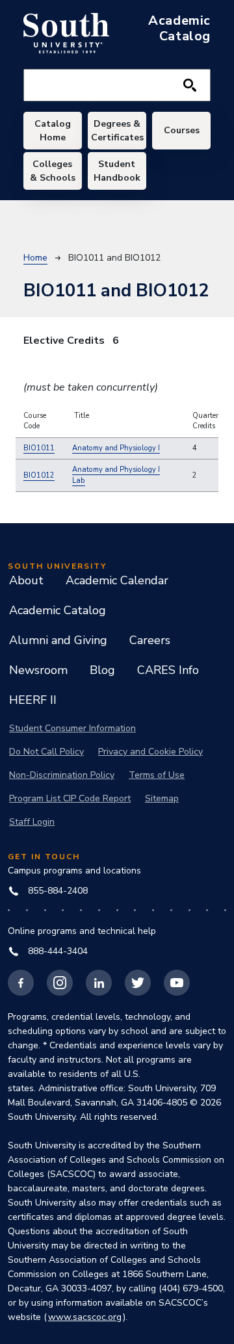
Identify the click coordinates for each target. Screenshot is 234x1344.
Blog (102, 670)
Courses (182, 130)
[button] (116, 448)
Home (35, 258)
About (26, 580)
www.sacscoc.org (85, 1317)
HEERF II (33, 700)
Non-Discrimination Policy (61, 775)
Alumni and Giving (58, 640)
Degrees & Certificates (117, 131)
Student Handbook (117, 171)
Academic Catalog (57, 610)
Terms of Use (157, 775)
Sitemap (162, 798)
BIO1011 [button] (39, 448)
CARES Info (168, 670)
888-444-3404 (58, 951)
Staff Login (32, 822)
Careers (149, 640)
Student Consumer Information (72, 728)
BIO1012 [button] (39, 475)
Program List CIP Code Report (70, 798)
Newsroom (38, 670)
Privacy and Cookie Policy (150, 751)
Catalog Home (52, 131)
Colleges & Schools (52, 171)
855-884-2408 (58, 891)
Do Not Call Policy (46, 751)
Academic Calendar (117, 580)
